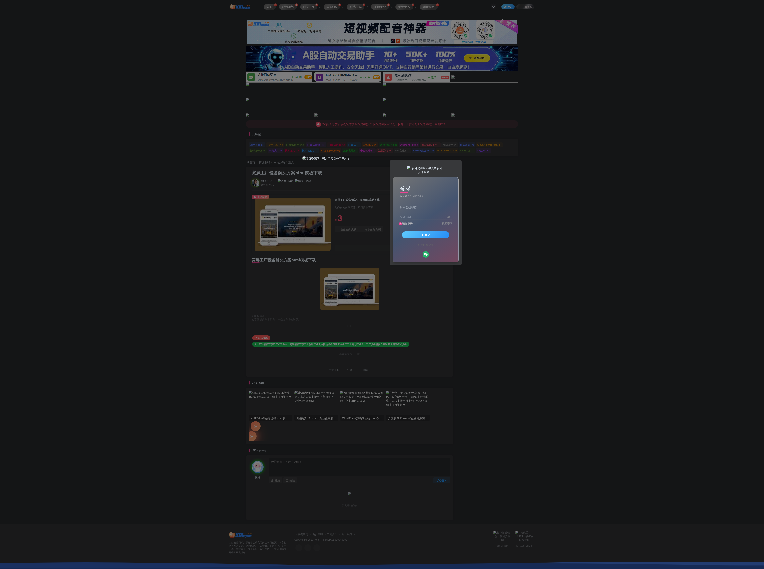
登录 (427, 235)
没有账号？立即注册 (411, 195)
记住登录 (407, 223)
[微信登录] (426, 254)
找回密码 (447, 223)
